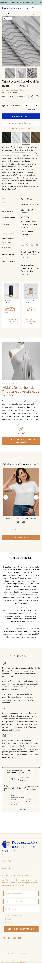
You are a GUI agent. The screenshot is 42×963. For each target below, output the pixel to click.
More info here (22, 2)
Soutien (6, 868)
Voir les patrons (7, 98)
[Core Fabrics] (10, 8)
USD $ (20, 953)
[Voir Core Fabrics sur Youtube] (19, 938)
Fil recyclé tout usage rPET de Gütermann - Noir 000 (11, 309)
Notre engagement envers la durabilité (21, 441)
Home (4, 14)
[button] (21, 8)
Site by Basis (21, 962)
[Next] (36, 497)
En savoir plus (6, 205)
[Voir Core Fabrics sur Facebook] (9, 938)
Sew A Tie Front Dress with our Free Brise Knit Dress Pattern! (30, 269)
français (7, 953)
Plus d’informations (21, 809)
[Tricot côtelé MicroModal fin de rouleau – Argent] (10, 73)
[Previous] (5, 497)
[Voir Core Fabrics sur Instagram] (4, 938)
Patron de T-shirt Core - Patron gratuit (21, 519)
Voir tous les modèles (21, 537)
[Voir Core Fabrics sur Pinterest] (14, 938)
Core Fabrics (12, 962)
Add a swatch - (21, 123)
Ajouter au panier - (11, 321)
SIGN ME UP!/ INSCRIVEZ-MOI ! (21, 929)
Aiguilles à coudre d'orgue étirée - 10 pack (30, 308)
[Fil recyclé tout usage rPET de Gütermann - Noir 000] (11, 291)
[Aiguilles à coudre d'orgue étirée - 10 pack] (31, 291)
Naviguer (6, 861)
